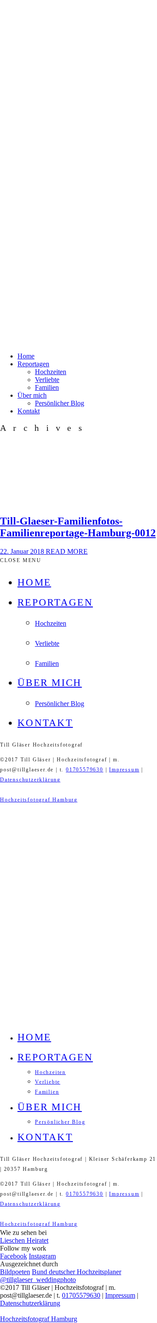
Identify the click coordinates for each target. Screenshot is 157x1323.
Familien (47, 387)
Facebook (13, 1256)
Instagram (42, 1256)
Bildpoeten (15, 1271)
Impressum (124, 770)
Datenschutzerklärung (30, 780)
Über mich (32, 395)
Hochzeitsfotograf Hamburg (39, 800)
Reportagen (33, 364)
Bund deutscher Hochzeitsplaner (76, 1271)
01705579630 (84, 770)
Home (25, 356)
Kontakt (28, 411)
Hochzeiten (50, 371)
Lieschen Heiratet (24, 1240)
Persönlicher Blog (59, 403)
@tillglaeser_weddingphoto (38, 1279)
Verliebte (47, 379)
